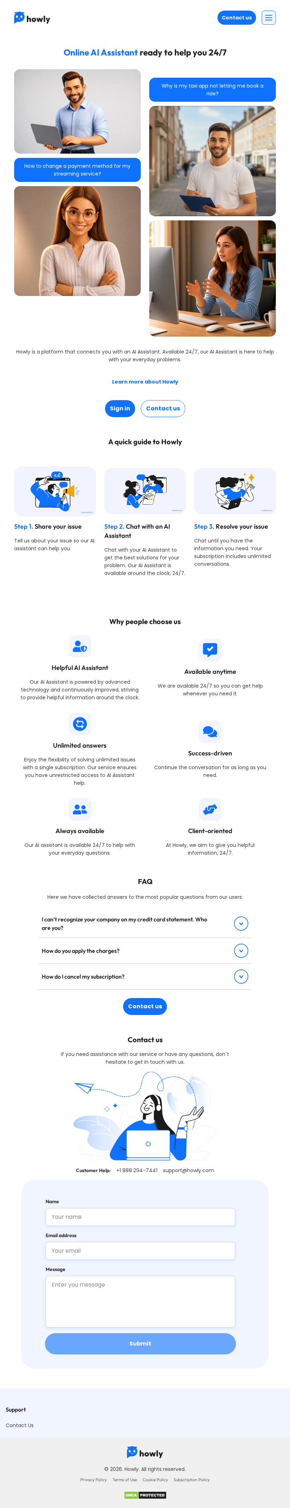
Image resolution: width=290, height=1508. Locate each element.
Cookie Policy (155, 1479)
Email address (61, 1235)
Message (55, 1269)
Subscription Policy (192, 1479)
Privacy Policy (93, 1479)
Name (52, 1201)
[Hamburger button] (269, 18)
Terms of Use (124, 1479)
